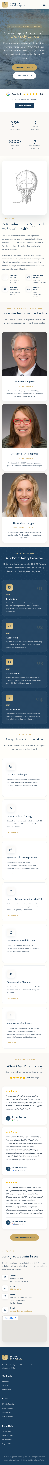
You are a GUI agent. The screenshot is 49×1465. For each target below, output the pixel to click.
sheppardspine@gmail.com (21, 1311)
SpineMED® (6, 1412)
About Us (5, 1381)
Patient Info (6, 1390)
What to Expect (8, 1435)
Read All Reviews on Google (24, 1237)
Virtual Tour (6, 1431)
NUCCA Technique (8, 1404)
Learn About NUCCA (24, 76)
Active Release (7, 1417)
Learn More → (12, 791)
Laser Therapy (7, 1408)
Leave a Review (24, 106)
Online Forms (7, 1440)
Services (5, 1385)
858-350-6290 (15, 1289)
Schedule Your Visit (23, 67)
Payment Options (8, 1444)
